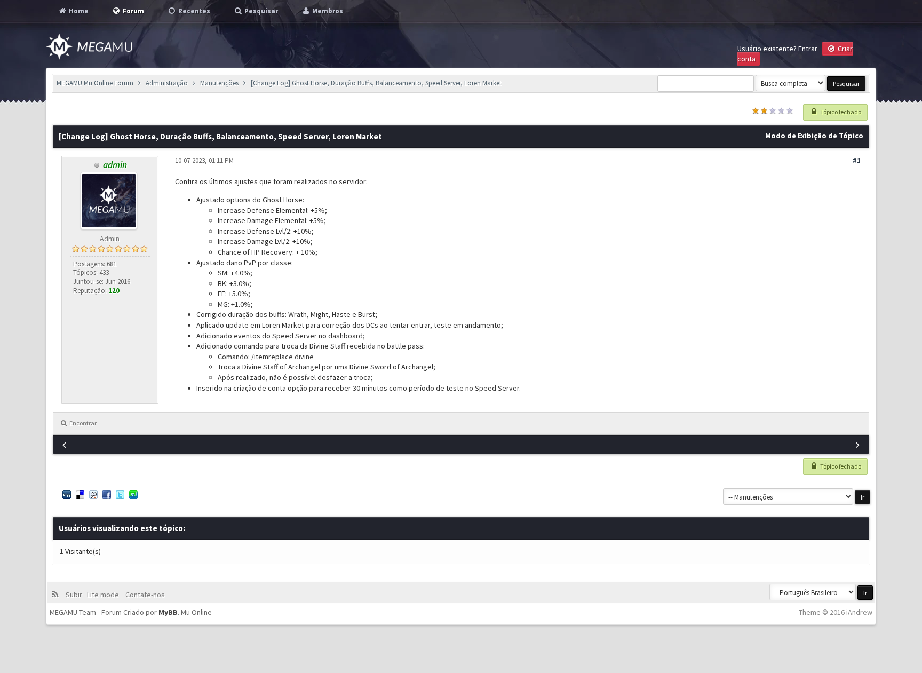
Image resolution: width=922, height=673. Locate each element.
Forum (132, 10)
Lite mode (104, 594)
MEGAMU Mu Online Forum (95, 83)
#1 (857, 160)
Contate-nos (144, 594)
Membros (327, 10)
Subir (75, 594)
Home (78, 10)
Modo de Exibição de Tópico (814, 135)
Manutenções (219, 83)
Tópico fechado (840, 112)
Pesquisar (260, 10)
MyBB (168, 612)
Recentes (193, 10)
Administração (167, 83)
